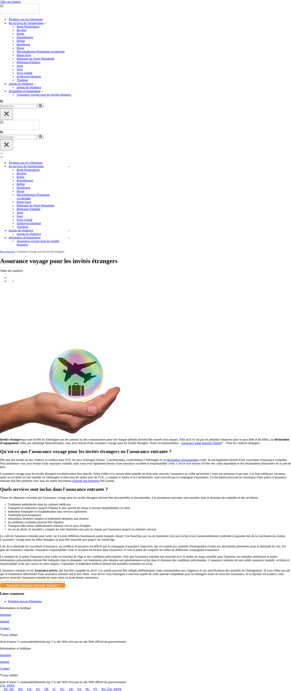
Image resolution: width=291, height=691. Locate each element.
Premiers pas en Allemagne (26, 19)
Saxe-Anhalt (24, 73)
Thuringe (22, 80)
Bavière (21, 30)
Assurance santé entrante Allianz (201, 443)
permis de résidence (29, 87)
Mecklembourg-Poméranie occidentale (41, 51)
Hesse (20, 48)
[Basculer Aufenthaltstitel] (68, 230)
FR (13, 685)
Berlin (20, 33)
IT (54, 689)
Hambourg (23, 44)
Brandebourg (25, 37)
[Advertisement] (145, 313)
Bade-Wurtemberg (28, 26)
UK (29, 689)
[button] (45, 23)
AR (71, 689)
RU (104, 689)
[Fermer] (6, 114)
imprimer (5, 614)
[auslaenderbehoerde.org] (20, 12)
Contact (5, 628)
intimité (4, 621)
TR (46, 689)
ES (38, 689)
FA (79, 689)
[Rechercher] (1, 101)
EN (20, 689)
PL (88, 689)
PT (95, 689)
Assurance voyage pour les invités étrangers (44, 94)
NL (62, 689)
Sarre (20, 65)
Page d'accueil (7, 251)
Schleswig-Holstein (29, 76)
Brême (21, 41)
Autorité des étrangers (85, 480)
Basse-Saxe (24, 55)
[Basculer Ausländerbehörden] (68, 166)
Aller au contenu (10, 1)
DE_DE (9, 689)
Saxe (20, 69)
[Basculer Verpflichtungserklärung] (68, 237)
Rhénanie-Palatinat (28, 62)
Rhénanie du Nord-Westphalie (35, 58)
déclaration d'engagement (182, 460)
